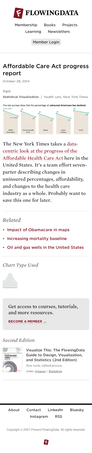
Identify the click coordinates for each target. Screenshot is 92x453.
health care (52, 97)
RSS (58, 416)
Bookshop (55, 371)
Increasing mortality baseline (37, 238)
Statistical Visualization (21, 97)
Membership (26, 25)
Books (50, 25)
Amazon (40, 371)
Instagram (39, 416)
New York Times (75, 97)
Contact (33, 410)
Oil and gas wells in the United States (45, 247)
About (14, 410)
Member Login (46, 42)
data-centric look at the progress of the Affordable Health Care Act (40, 151)
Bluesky (77, 410)
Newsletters (59, 31)
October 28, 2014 (16, 81)
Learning (33, 31)
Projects (70, 25)
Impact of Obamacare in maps (38, 229)
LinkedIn (55, 410)
